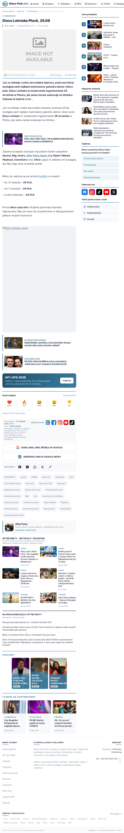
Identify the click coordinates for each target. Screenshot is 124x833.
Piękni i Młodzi (50, 502)
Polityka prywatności (107, 830)
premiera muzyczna (31, 509)
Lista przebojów (89, 14)
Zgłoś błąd (72, 75)
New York (102, 819)
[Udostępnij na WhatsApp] (35, 467)
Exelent (26, 819)
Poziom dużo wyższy (93, 158)
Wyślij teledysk (94, 213)
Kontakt (90, 219)
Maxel (72, 819)
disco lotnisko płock (12, 483)
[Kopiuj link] (50, 467)
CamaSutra (59, 477)
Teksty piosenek (10, 773)
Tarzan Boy (15, 819)
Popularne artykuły (91, 88)
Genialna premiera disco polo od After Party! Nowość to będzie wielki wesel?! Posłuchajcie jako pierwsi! (39, 628)
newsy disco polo (11, 502)
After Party (32, 155)
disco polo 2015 (45, 483)
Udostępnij (57, 75)
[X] (114, 192)
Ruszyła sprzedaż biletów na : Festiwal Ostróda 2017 (27, 622)
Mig (26, 496)
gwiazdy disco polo (12, 490)
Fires (45, 823)
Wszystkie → (116, 814)
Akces (31, 823)
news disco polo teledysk (52, 496)
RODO (119, 830)
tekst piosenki (49, 509)
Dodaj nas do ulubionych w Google (20, 75)
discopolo (61, 483)
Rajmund (53, 819)
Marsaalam (82, 819)
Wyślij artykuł (93, 206)
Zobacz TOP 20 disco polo (13, 413)
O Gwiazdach (32, 11)
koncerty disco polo (12, 496)
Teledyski (65, 4)
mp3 (35, 496)
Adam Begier (9, 26)
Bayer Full (46, 155)
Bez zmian (88, 171)
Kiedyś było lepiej (92, 177)
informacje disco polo (54, 490)
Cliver (71, 477)
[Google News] (47, 422)
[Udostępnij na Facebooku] (20, 467)
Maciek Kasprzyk (39, 819)
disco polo (30, 483)
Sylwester (7, 785)
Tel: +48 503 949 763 (109, 760)
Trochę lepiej (90, 165)
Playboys (64, 502)
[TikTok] (72, 422)
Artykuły (49, 4)
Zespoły (6, 802)
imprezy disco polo (32, 490)
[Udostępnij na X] (42, 467)
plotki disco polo (11, 509)
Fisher (22, 823)
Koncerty (92, 4)
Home (36, 4)
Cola (5, 819)
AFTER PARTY (10, 477)
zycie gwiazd (65, 509)
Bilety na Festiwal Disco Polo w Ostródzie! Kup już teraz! (28, 635)
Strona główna (8, 11)
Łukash (63, 819)
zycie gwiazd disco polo (14, 515)
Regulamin (93, 830)
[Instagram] (59, 422)
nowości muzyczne (31, 502)
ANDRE (34, 477)
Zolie (52, 823)
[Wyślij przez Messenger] (27, 467)
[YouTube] (66, 422)
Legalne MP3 (8, 797)
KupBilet (43, 176)
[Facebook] (53, 422)
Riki (70, 823)
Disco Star (7, 791)
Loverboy (61, 823)
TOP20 (107, 4)
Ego (38, 823)
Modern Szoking (10, 823)
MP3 (79, 4)
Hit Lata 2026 (8, 755)
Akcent (23, 477)
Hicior (92, 819)
